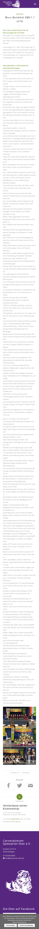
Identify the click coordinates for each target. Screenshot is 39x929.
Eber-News (19, 14)
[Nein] (37, 921)
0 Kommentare (26, 773)
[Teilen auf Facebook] (8, 786)
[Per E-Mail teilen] (30, 786)
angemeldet (14, 819)
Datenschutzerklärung (26, 925)
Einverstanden (10, 925)
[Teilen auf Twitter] (19, 786)
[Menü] (35, 4)
